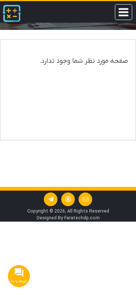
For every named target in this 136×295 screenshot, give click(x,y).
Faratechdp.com (82, 218)
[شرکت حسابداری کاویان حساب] (11, 13)
